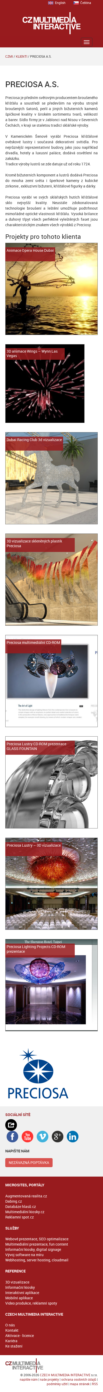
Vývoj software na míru (24, 1254)
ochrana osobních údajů (78, 1379)
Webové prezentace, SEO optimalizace (36, 1238)
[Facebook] (12, 1136)
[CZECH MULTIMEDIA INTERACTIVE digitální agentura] (51, 23)
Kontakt (11, 1330)
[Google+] (57, 1136)
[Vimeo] (42, 1136)
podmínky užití (57, 1384)
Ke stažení (13, 1346)
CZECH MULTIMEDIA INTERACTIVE (65, 1375)
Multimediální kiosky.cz (24, 1211)
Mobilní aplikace (19, 1297)
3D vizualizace (17, 1282)
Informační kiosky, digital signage (33, 1249)
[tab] (51, 1125)
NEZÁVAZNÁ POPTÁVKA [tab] (29, 1162)
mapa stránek (80, 1384)
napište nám (29, 1379)
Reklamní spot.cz (19, 1217)
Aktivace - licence (19, 1335)
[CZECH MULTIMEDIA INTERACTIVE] (51, 1365)
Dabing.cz (13, 1201)
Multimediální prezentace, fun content (36, 1244)
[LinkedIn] (72, 1136)
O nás (10, 1324)
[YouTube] (27, 1136)
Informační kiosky (20, 1287)
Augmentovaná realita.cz (26, 1195)
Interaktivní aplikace (22, 1292)
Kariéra (11, 1340)
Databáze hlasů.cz (20, 1206)
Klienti (21, 56)
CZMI (9, 56)
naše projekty (49, 1379)
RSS (95, 1384)
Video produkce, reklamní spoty (31, 1303)
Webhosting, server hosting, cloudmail (36, 1259)
